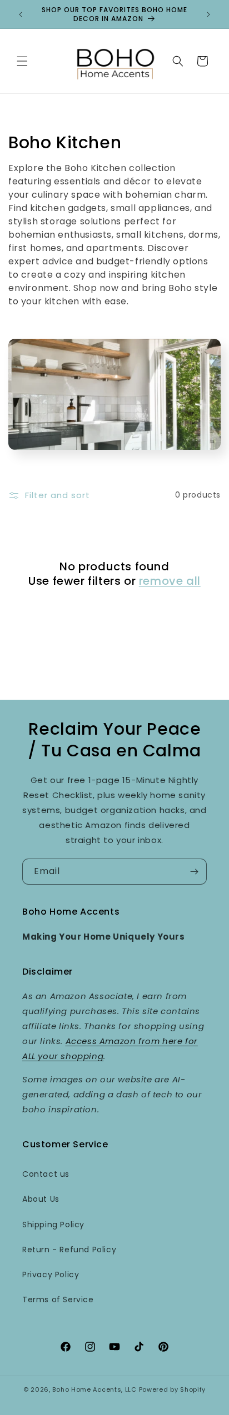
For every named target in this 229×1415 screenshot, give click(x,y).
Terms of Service (58, 1299)
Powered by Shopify (172, 1389)
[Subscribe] (194, 872)
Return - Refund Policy (69, 1249)
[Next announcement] (208, 14)
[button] (22, 61)
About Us (40, 1199)
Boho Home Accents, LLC (94, 1389)
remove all (170, 581)
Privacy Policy (50, 1274)
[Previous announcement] (20, 14)
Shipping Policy (53, 1224)
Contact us (45, 1174)
